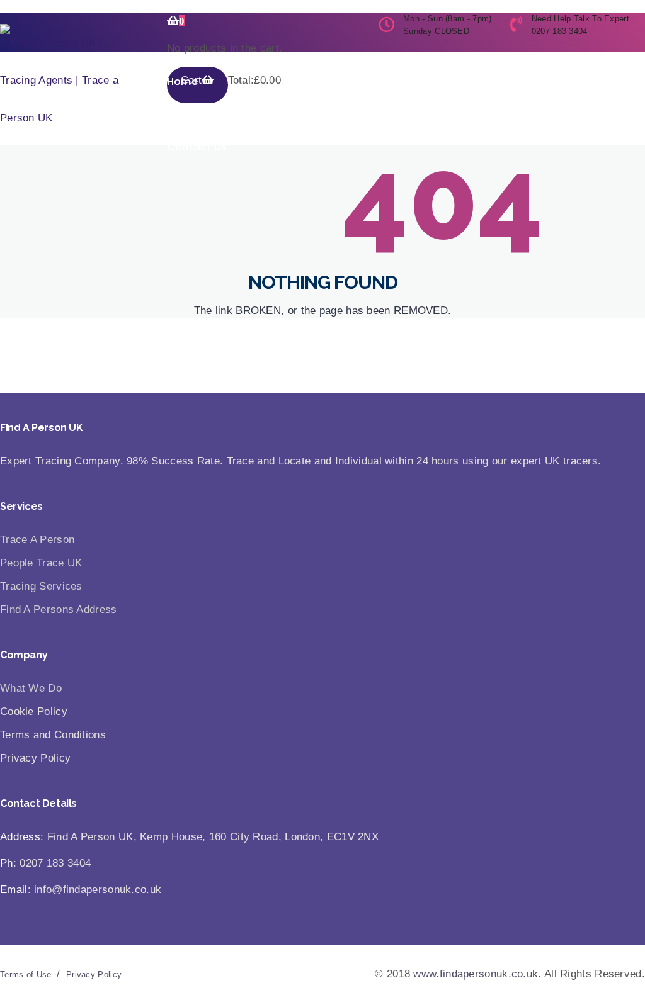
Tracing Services (359, 108)
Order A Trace (454, 108)
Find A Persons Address (58, 610)
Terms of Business (554, 108)
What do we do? (257, 108)
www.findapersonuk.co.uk (475, 974)
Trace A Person (37, 540)
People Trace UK (41, 563)
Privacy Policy (94, 974)
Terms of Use (26, 974)
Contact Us (197, 147)
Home (182, 81)
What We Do (31, 688)
